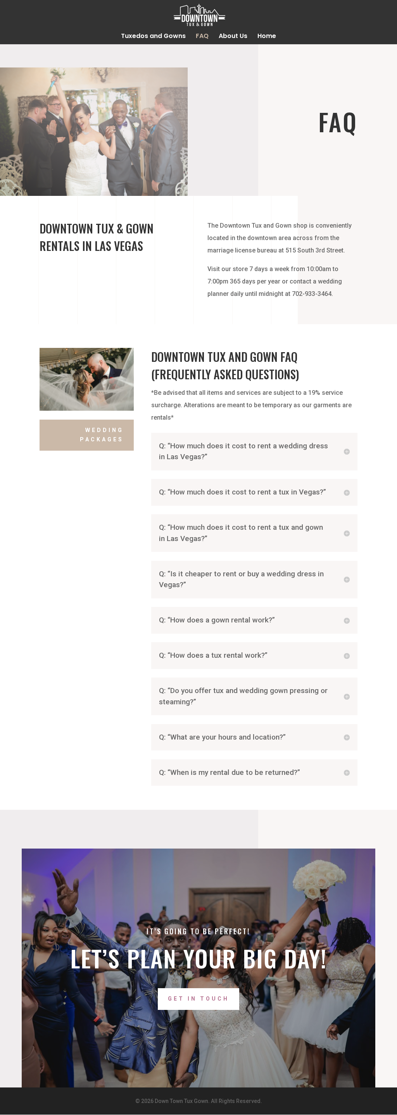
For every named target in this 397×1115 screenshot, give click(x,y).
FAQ (202, 36)
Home (266, 36)
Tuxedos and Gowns (153, 36)
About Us (233, 36)
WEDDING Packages (102, 435)
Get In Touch (198, 999)
